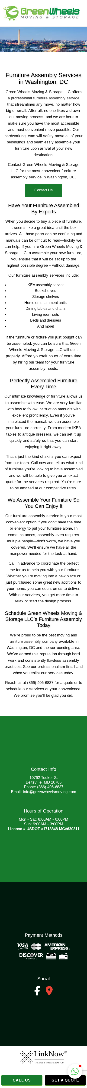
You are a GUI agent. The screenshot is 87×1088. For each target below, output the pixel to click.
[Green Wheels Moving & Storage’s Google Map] (49, 993)
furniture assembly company (33, 641)
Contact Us (43, 190)
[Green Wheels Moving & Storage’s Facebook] (37, 993)
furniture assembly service (56, 98)
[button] (75, 1071)
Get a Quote (65, 1080)
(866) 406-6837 (50, 787)
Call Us (22, 1080)
